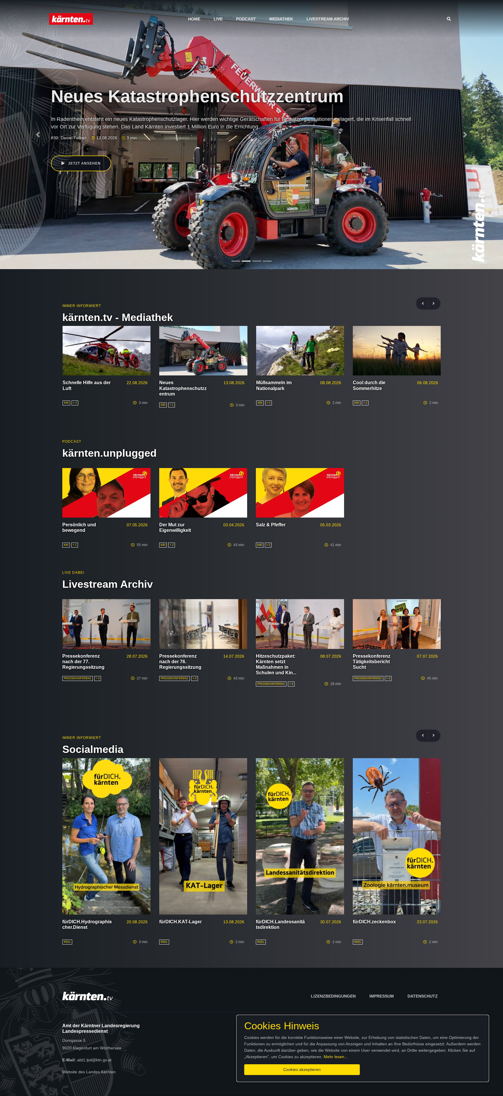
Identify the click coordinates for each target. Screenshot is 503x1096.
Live (218, 19)
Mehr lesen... (336, 1056)
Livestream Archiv (328, 19)
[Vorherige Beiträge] (425, 304)
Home (194, 19)
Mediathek (281, 19)
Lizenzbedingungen (333, 996)
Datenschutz (423, 996)
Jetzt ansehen (84, 163)
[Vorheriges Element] (37, 134)
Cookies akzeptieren (302, 1069)
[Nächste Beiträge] (434, 304)
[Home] (71, 18)
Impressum (381, 996)
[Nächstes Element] (465, 134)
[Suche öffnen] (450, 19)
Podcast (246, 19)
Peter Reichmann (106, 137)
